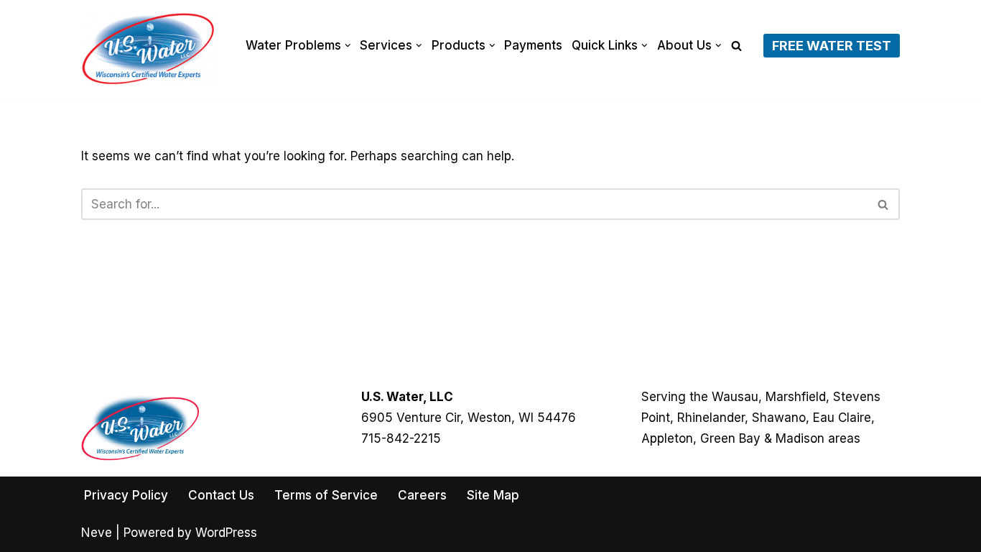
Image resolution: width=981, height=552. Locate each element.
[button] (348, 45)
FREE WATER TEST (831, 45)
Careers (422, 495)
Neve (96, 532)
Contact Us (221, 495)
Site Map (493, 495)
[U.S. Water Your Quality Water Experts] (148, 49)
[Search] (736, 45)
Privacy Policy (126, 495)
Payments (533, 45)
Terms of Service (326, 495)
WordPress (226, 532)
